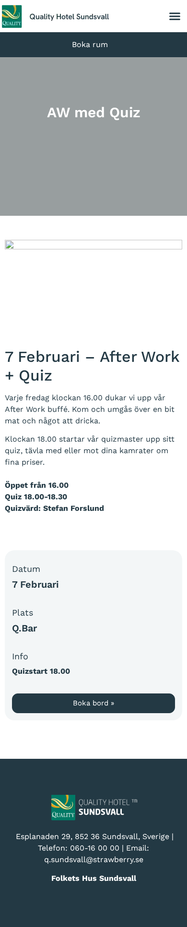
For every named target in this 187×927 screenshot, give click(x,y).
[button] (174, 16)
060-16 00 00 (94, 848)
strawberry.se (118, 859)
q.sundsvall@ (68, 859)
